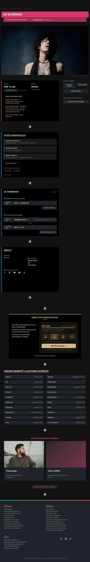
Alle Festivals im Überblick (12, 528)
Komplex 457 (27, 9)
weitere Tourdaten (76, 91)
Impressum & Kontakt (11, 548)
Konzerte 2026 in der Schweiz (56, 526)
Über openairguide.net (11, 540)
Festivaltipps (8, 509)
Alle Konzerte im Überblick (54, 530)
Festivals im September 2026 (13, 526)
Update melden (7, 174)
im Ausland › (49, 207)
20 (54, 336)
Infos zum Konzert (69, 85)
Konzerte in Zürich (52, 511)
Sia (29, 262)
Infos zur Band (83, 84)
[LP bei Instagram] (9, 273)
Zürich (19, 9)
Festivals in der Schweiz (12, 511)
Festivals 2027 (9, 517)
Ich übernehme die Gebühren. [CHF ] (54, 341)
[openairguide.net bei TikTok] (70, 539)
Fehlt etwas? (53, 191)
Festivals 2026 (9, 515)
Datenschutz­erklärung (11, 546)
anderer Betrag (72, 336)
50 (63, 336)
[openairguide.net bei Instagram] (61, 539)
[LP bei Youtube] (14, 273)
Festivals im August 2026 (12, 524)
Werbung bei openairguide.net (14, 544)
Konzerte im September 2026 (55, 524)
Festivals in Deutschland (12, 513)
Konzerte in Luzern (52, 517)
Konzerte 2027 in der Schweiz (56, 528)
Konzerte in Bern (51, 513)
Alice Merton (32, 265)
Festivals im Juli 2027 (11, 522)
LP (33, 9)
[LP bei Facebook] (18, 273)
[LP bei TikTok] (23, 273)
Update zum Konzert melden (76, 101)
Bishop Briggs (32, 260)
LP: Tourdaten (11, 192)
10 (45, 336)
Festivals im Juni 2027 (11, 520)
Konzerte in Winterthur (53, 515)
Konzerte (12, 9)
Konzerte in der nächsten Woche (56, 520)
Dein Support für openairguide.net (15, 542)
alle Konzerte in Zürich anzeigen (44, 487)
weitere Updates (10, 163)
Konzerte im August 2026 (54, 522)
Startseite (4, 9)
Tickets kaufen (10, 90)
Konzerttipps (50, 509)
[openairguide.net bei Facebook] (66, 539)
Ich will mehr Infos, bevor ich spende (44, 356)
